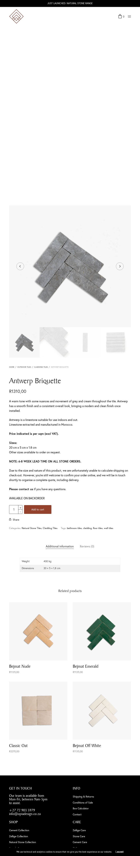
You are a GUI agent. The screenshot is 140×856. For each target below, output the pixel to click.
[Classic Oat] (38, 711)
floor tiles (98, 528)
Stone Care (79, 836)
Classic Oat (18, 745)
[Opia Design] (16, 16)
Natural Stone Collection (22, 842)
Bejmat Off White (87, 745)
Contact (77, 814)
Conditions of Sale (83, 802)
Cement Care (80, 842)
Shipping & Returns (83, 796)
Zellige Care (79, 830)
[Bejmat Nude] (38, 631)
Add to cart (37, 509)
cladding (87, 528)
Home (11, 367)
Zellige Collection (18, 836)
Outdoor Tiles (24, 367)
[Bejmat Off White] (102, 711)
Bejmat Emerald (85, 666)
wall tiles (108, 528)
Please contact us (21, 489)
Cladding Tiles (41, 367)
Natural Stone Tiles (32, 528)
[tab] (60, 546)
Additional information (60, 546)
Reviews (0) (87, 546)
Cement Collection (19, 830)
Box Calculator (81, 808)
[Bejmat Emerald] (102, 631)
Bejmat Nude (19, 666)
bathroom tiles (74, 528)
